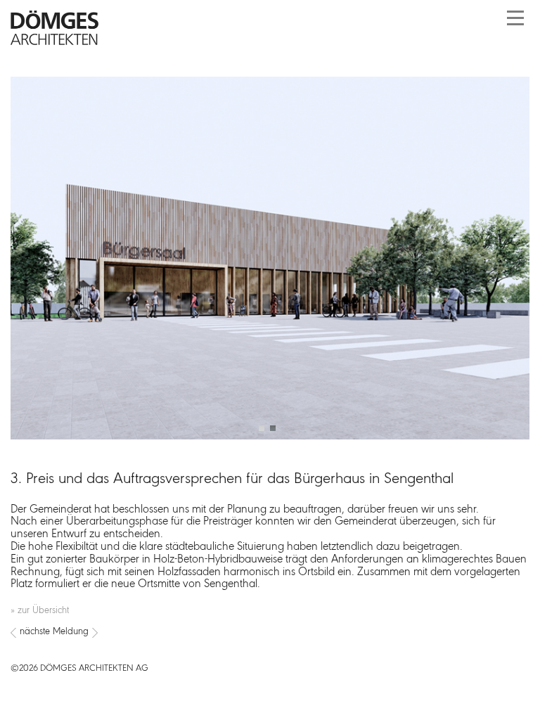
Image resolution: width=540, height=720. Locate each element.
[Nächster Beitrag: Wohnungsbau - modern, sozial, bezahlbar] (270, 633)
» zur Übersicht (40, 610)
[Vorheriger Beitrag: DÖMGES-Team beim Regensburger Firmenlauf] (13, 633)
